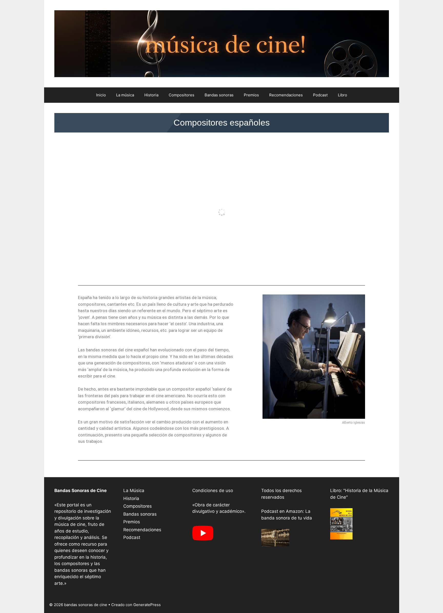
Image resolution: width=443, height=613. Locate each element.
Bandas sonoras (219, 95)
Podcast (320, 95)
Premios (251, 95)
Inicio (101, 95)
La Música (133, 490)
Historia (151, 95)
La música (125, 95)
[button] (222, 122)
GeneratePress (147, 604)
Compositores (181, 95)
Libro (342, 95)
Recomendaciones (286, 95)
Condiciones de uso (212, 490)
